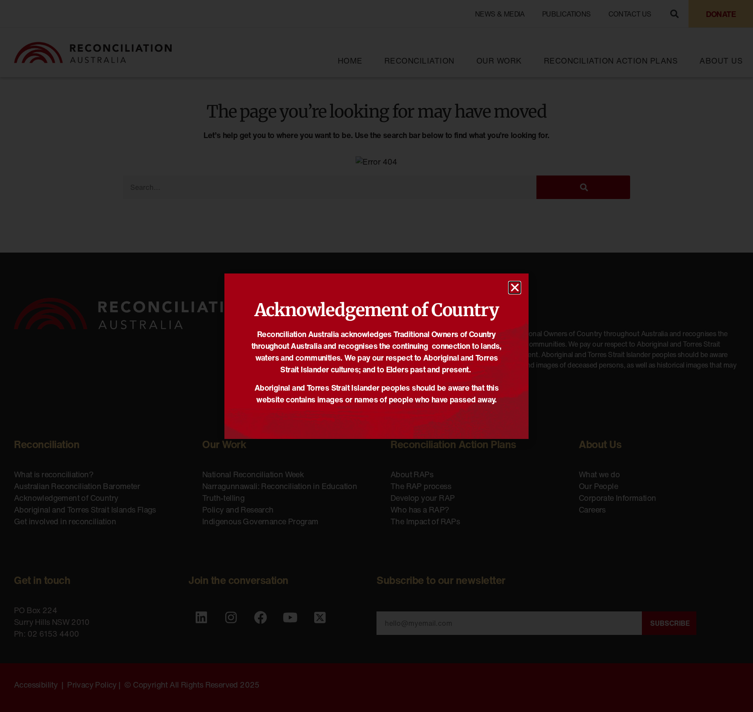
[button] (514, 287)
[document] (376, 356)
